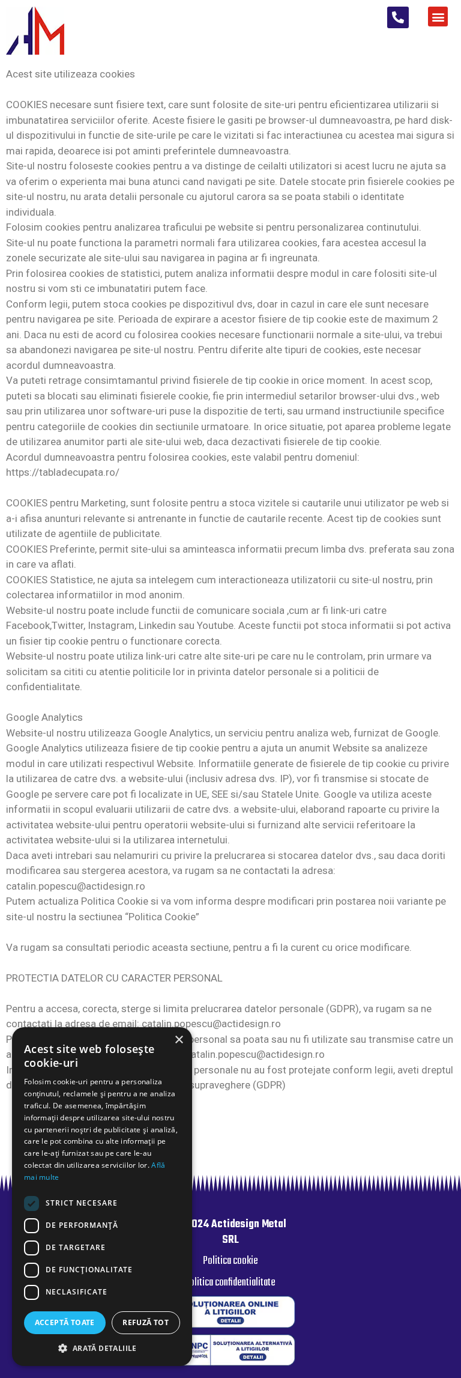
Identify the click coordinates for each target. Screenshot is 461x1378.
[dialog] (102, 1196)
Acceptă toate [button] (65, 1322)
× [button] (178, 1040)
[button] (398, 17)
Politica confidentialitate (230, 1282)
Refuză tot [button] (145, 1322)
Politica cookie (230, 1261)
